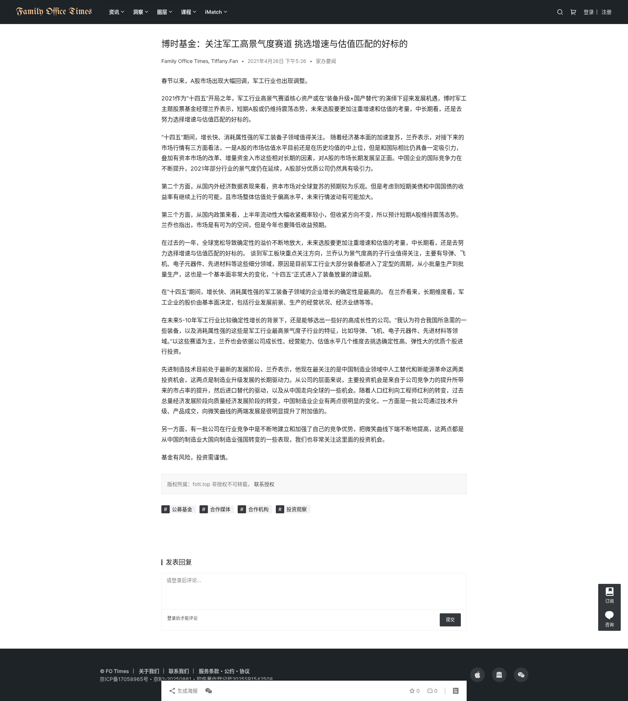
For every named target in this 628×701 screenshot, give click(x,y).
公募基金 (182, 509)
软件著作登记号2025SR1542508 (235, 679)
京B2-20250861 (172, 679)
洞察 (138, 12)
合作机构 (258, 509)
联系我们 (179, 671)
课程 (186, 12)
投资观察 (296, 509)
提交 (450, 619)
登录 (589, 12)
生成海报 (187, 691)
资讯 (114, 12)
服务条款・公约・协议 (224, 671)
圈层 (162, 12)
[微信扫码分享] (207, 690)
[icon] (477, 675)
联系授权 (263, 484)
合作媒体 (220, 509)
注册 (606, 12)
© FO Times (114, 671)
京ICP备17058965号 (124, 679)
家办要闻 (326, 61)
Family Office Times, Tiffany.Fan (199, 61)
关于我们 (149, 671)
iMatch (213, 12)
